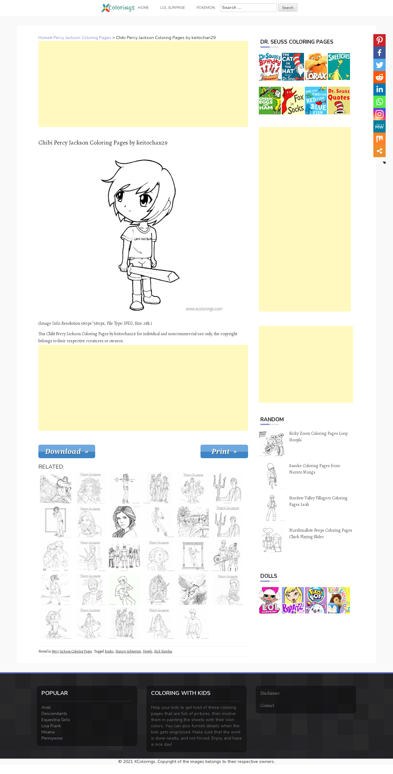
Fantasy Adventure (128, 651)
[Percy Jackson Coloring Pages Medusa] (90, 488)
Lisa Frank (51, 726)
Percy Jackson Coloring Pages (82, 38)
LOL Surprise (172, 7)
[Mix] (379, 139)
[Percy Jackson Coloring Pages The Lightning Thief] (90, 623)
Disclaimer (270, 693)
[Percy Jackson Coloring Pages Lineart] (227, 522)
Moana (48, 732)
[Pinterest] (379, 40)
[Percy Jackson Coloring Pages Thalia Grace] (159, 589)
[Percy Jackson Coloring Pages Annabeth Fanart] (55, 623)
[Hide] (384, 162)
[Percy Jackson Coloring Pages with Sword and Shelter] (159, 623)
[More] (379, 151)
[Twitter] (379, 65)
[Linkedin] (379, 89)
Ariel (46, 707)
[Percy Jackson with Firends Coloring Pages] (193, 488)
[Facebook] (379, 52)
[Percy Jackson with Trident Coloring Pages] (227, 488)
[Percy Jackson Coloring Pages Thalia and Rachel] (227, 556)
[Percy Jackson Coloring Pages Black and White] (90, 589)
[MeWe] (379, 126)
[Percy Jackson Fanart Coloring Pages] (124, 589)
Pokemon (205, 7)
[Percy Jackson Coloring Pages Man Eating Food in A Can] (55, 522)
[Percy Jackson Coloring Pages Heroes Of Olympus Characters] (124, 556)
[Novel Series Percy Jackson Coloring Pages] (90, 556)
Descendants (54, 713)
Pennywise (52, 738)
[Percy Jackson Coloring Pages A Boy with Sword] (193, 556)
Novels (147, 651)
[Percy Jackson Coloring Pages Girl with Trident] (124, 488)
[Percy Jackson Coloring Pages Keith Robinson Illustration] (55, 589)
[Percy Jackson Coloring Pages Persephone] (159, 556)
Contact (267, 706)
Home (44, 38)
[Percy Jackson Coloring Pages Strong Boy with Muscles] (193, 623)
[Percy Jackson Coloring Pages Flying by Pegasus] (193, 589)
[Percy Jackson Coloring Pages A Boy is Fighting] (159, 522)
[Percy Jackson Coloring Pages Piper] (90, 522)
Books (109, 651)
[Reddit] (379, 77)
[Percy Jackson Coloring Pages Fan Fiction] (55, 556)
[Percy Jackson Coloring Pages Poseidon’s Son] (227, 589)
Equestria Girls (55, 720)
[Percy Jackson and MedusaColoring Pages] (193, 522)
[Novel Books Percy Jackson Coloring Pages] (55, 488)
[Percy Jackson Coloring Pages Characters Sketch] (159, 488)
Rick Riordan (163, 651)
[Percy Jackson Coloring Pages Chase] (124, 522)
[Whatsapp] (379, 102)
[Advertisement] (143, 84)
